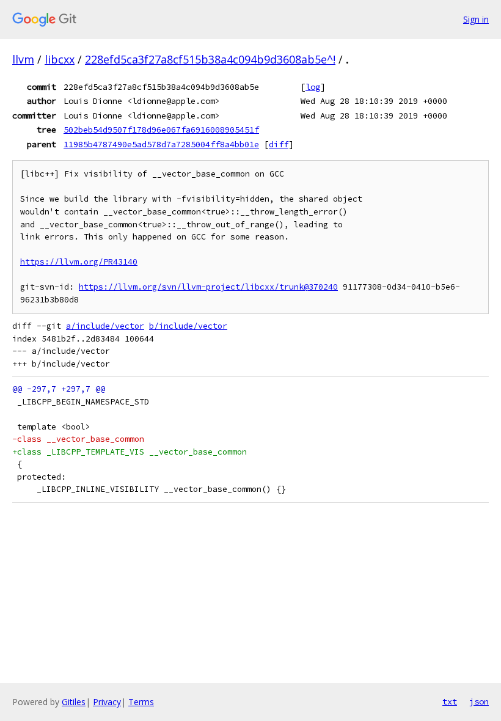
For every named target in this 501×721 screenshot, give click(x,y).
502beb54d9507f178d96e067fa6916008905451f (161, 129)
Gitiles (74, 702)
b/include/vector (188, 326)
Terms (141, 702)
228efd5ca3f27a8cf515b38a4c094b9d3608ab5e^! (210, 59)
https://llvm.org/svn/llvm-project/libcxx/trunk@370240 (208, 287)
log (312, 86)
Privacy (107, 702)
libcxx (60, 59)
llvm (23, 59)
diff (278, 144)
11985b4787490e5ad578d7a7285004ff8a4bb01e (161, 144)
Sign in (476, 19)
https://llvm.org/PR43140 (78, 262)
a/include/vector (105, 326)
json (479, 701)
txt (449, 701)
